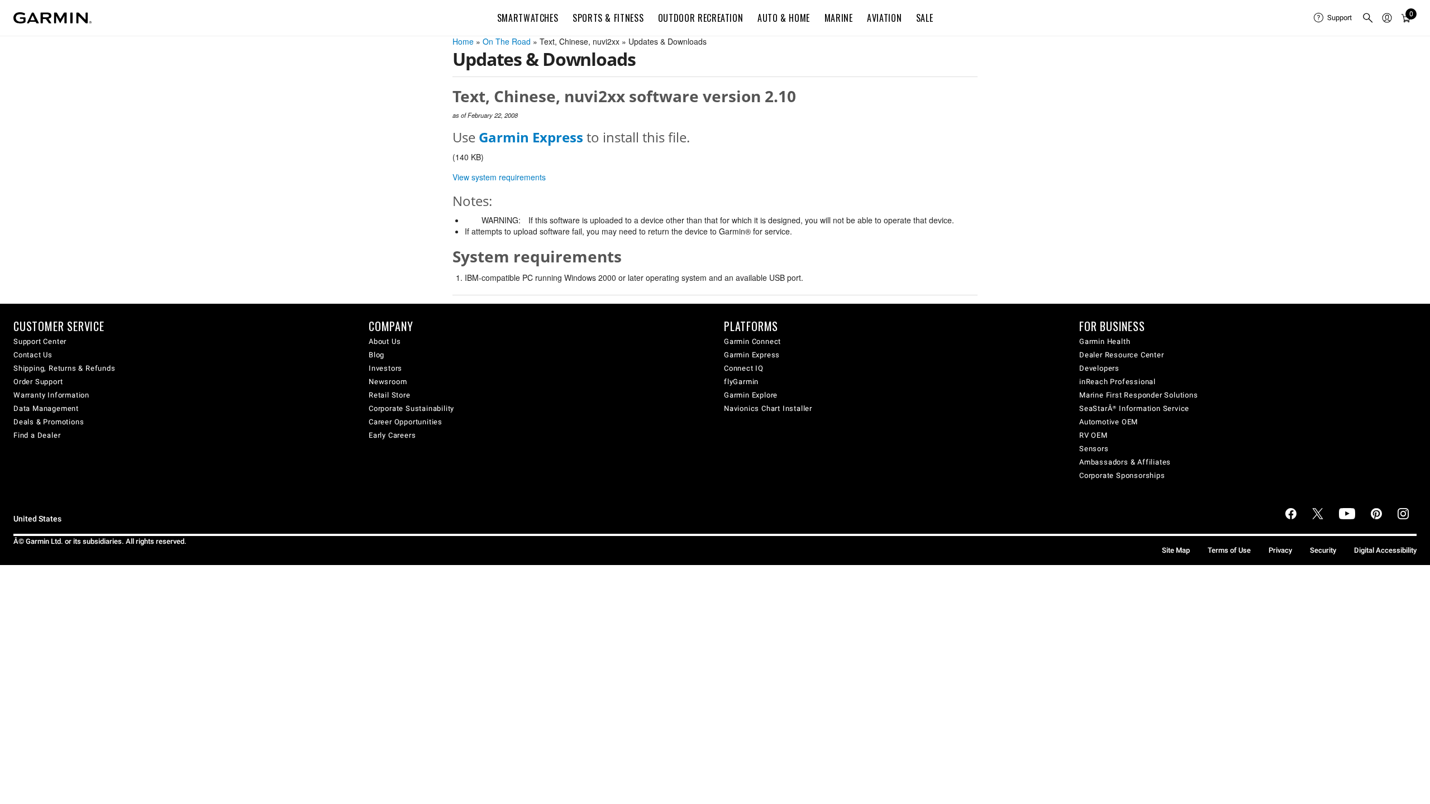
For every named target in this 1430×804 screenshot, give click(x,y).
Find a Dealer (36, 435)
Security (1323, 550)
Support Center (39, 341)
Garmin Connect (752, 341)
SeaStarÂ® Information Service (1134, 408)
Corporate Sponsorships (1122, 475)
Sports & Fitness (608, 18)
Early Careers (392, 435)
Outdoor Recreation (700, 18)
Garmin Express (752, 355)
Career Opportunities (405, 422)
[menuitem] (1333, 18)
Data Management (46, 408)
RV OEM (1093, 435)
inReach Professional (1117, 381)
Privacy (1280, 550)
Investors (385, 368)
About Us (385, 341)
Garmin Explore (751, 395)
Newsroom (388, 381)
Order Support (38, 381)
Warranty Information (51, 395)
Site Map (1176, 550)
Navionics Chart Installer (768, 408)
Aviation (884, 18)
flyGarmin (741, 381)
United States (37, 519)
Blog (376, 355)
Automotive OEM (1108, 422)
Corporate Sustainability (411, 408)
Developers (1099, 368)
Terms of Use (1229, 550)
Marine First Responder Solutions (1138, 395)
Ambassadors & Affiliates (1125, 462)
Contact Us (33, 355)
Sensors (1094, 448)
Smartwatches (528, 18)
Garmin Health (1104, 341)
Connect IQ (744, 368)
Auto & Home (783, 18)
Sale (924, 18)
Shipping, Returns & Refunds (64, 368)
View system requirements (499, 177)
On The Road (507, 41)
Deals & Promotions (48, 422)
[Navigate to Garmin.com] (52, 18)
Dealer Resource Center (1121, 355)
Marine (838, 18)
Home (463, 41)
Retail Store (390, 395)
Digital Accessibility (1385, 550)
